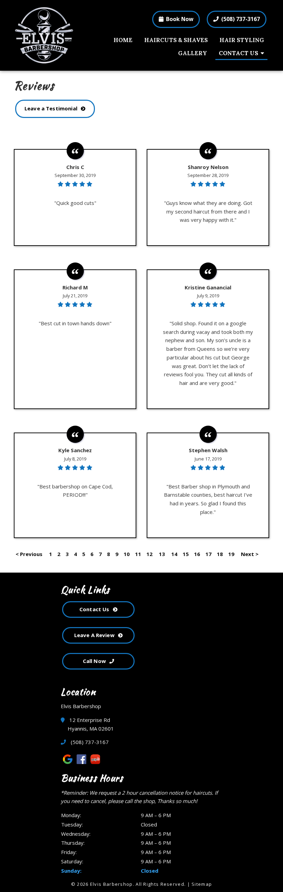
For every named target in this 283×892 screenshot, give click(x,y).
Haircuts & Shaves (176, 40)
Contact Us (238, 53)
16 (197, 554)
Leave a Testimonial (51, 108)
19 (231, 554)
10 (127, 554)
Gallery (192, 53)
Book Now (179, 19)
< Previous (30, 554)
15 (186, 554)
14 (174, 554)
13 (162, 554)
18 (220, 554)
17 (208, 554)
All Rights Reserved (160, 884)
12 (149, 554)
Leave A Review (94, 635)
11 (138, 554)
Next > (249, 554)
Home (123, 40)
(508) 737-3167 (240, 19)
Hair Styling (241, 40)
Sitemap (202, 884)
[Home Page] (53, 35)
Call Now (94, 660)
